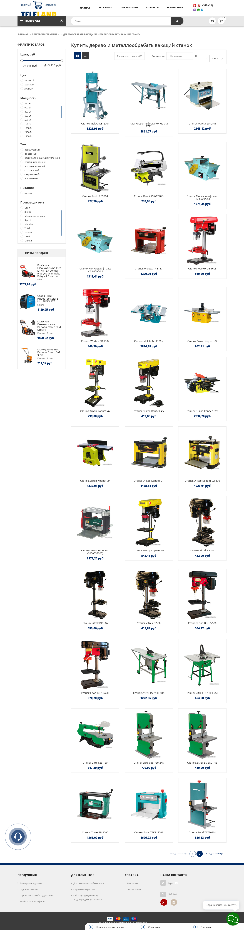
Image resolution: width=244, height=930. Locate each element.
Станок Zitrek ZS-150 (95, 762)
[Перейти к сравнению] (212, 20)
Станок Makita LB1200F (95, 123)
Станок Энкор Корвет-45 (149, 411)
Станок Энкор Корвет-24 (95, 480)
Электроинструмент (31, 883)
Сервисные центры (84, 889)
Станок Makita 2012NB (202, 123)
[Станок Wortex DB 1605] (202, 240)
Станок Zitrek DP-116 (95, 623)
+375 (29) (208, 5)
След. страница (214, 853)
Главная (84, 7)
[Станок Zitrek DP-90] (149, 595)
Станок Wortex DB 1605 (202, 268)
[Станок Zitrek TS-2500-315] (149, 665)
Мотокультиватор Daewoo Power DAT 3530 (48, 352)
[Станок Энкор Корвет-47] (95, 383)
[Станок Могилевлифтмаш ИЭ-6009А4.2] (95, 240)
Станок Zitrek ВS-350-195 (202, 762)
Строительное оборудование (36, 895)
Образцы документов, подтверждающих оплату (87, 897)
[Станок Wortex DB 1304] (95, 313)
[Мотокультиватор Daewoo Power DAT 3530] (27, 355)
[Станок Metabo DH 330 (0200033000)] (95, 522)
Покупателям (129, 7)
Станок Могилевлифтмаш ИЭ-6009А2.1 (202, 197)
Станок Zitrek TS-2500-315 (149, 693)
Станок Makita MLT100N (148, 341)
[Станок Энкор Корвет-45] (149, 383)
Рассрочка (105, 7)
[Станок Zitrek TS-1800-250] (202, 665)
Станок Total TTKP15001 (148, 832)
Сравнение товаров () (129, 56)
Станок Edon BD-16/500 (202, 623)
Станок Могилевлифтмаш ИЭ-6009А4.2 (95, 270)
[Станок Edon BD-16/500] (202, 595)
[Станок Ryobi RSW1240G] (149, 168)
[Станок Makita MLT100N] (149, 313)
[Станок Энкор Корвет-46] (149, 522)
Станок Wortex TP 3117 (149, 268)
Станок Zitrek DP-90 (149, 623)
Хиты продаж (36, 253)
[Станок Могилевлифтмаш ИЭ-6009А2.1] (202, 168)
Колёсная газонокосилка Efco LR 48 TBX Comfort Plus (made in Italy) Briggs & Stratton (49, 270)
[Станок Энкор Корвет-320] (202, 383)
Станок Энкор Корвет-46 (149, 550)
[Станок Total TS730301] (202, 804)
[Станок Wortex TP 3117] (149, 240)
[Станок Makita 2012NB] (202, 96)
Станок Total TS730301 (202, 832)
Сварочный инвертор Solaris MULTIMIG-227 (47, 298)
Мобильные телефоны (32, 901)
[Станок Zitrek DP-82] (202, 522)
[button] (233, 919)
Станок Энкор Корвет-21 (149, 480)
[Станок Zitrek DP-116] (95, 595)
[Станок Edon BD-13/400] (95, 665)
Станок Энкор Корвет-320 (202, 411)
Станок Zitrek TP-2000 (95, 832)
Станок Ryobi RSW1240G (148, 196)
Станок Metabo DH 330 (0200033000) (95, 552)
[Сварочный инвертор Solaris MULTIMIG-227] (27, 301)
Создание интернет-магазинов (114, 922)
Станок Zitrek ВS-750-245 (149, 762)
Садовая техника (29, 889)
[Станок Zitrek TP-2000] (95, 804)
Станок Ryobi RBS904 (95, 196)
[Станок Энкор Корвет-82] (202, 313)
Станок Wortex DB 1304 (95, 341)
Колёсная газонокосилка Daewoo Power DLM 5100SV (49, 325)
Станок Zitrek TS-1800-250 (202, 693)
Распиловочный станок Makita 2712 (149, 125)
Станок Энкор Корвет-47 (95, 411)
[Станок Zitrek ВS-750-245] (149, 735)
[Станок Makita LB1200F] (95, 96)
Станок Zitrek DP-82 (202, 550)
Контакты (152, 7)
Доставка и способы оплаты (88, 883)
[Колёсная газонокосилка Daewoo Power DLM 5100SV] (27, 327)
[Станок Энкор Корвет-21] (149, 453)
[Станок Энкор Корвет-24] (95, 453)
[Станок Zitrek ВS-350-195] (202, 735)
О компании (175, 7)
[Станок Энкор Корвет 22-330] (202, 453)
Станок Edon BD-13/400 (95, 693)
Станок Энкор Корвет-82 (202, 341)
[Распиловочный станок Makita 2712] (149, 96)
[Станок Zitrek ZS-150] (95, 735)
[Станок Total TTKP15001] (149, 804)
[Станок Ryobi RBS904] (95, 168)
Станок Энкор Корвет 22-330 (202, 480)
